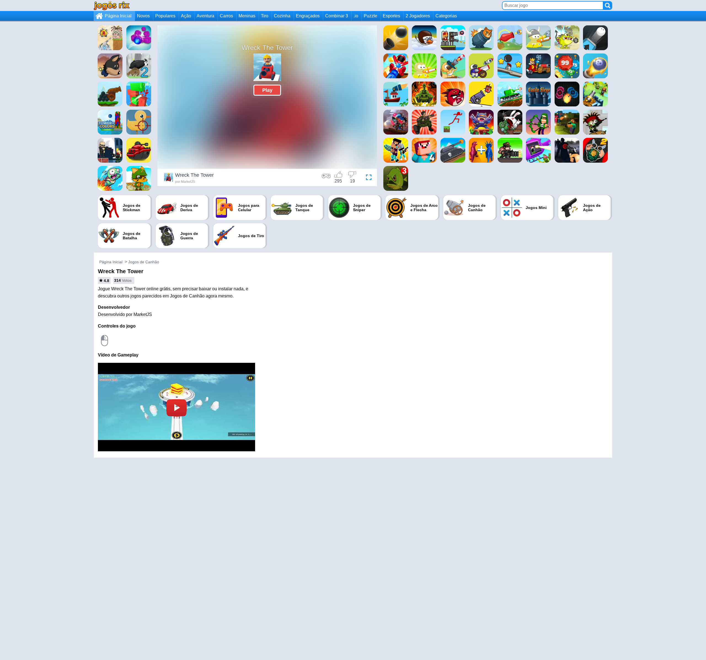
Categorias (446, 16)
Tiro (264, 16)
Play (267, 90)
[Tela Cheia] (367, 178)
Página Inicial (118, 16)
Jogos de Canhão (143, 262)
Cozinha (282, 16)
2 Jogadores (418, 16)
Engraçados (308, 16)
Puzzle (370, 16)
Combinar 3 (336, 16)
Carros (226, 16)
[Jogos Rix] (112, 5)
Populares (165, 16)
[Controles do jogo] (326, 178)
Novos (143, 16)
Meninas (247, 16)
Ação (186, 16)
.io (356, 16)
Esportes (391, 16)
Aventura (205, 16)
